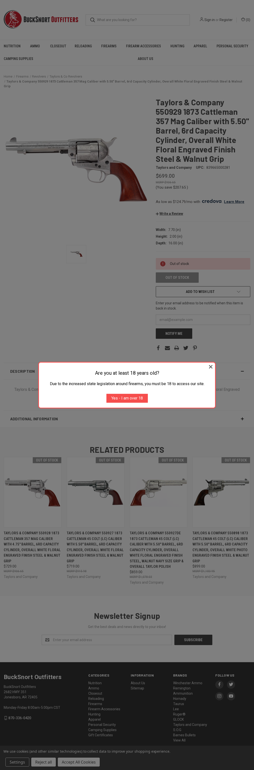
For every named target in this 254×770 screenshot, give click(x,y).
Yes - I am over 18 (127, 398)
